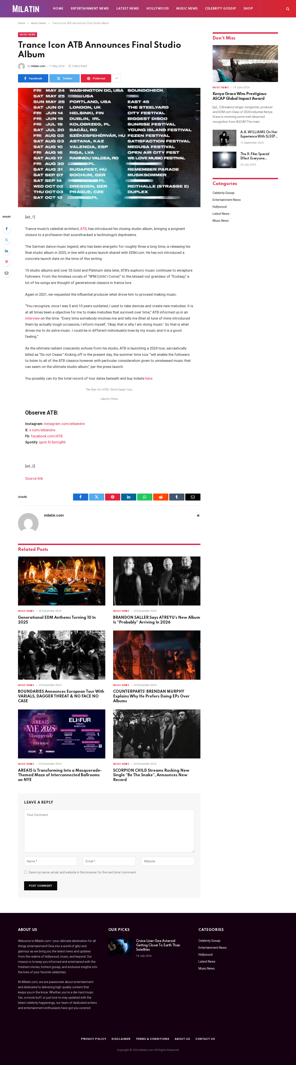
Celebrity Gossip (220, 8)
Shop (248, 8)
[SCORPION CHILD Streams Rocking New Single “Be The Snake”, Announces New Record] (156, 734)
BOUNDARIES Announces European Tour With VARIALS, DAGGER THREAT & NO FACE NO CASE (61, 696)
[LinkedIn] (6, 250)
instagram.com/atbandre (64, 424)
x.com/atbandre (42, 430)
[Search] (287, 9)
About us (182, 1038)
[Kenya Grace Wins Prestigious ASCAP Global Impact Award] (245, 63)
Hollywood (157, 8)
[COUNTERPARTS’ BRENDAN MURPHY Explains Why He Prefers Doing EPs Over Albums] (156, 655)
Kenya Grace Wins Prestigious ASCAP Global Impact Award (240, 96)
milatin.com (38, 66)
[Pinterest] (6, 262)
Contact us (205, 1038)
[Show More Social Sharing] (116, 78)
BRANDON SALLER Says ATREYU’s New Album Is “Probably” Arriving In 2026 (156, 620)
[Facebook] (6, 228)
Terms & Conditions (152, 1038)
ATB (83, 229)
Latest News (127, 8)
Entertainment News (90, 8)
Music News (187, 8)
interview (32, 318)
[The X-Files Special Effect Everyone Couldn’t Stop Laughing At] (224, 160)
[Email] (6, 273)
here (148, 378)
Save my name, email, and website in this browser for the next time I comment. (83, 872)
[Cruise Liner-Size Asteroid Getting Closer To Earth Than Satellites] (120, 947)
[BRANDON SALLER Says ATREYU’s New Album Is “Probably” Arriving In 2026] (156, 581)
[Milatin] (26, 8)
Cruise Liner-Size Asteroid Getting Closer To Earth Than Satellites (158, 945)
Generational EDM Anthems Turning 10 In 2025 (57, 620)
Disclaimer (121, 1038)
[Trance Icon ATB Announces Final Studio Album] (109, 147)
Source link (34, 478)
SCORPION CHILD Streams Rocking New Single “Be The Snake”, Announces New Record (151, 775)
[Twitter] (6, 239)
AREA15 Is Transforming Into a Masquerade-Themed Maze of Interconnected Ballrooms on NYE (60, 775)
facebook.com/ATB (47, 436)
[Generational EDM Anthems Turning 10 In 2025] (61, 581)
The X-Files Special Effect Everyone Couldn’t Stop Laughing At (258, 157)
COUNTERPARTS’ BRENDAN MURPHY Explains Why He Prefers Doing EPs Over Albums (151, 696)
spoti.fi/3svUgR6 (52, 442)
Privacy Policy (93, 1038)
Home (58, 8)
